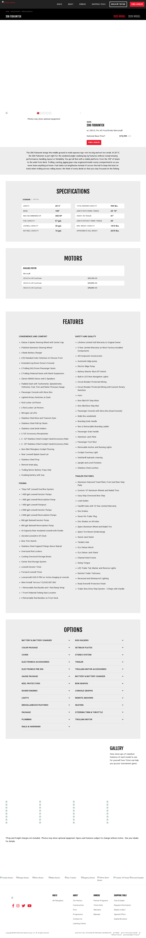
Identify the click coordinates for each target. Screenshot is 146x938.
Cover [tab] (25, 655)
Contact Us (77, 919)
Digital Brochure (120, 919)
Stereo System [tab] (83, 655)
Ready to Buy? (119, 910)
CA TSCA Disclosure (130, 933)
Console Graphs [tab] (84, 691)
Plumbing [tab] (27, 719)
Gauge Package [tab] (30, 676)
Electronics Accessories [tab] (35, 662)
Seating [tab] (79, 705)
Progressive (78, 914)
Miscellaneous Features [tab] (35, 705)
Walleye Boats (15, 11)
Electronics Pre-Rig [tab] (32, 669)
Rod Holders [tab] (81, 640)
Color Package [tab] (30, 647)
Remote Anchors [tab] (84, 698)
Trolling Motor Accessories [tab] (90, 669)
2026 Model (134, 16)
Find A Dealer (119, 900)
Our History (77, 900)
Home (7, 11)
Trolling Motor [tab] (83, 719)
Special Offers (120, 914)
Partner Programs (101, 900)
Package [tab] (26, 712)
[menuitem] (57, 898)
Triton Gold (98, 905)
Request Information (122, 905)
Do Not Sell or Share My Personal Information (94, 933)
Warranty (97, 910)
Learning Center (79, 923)
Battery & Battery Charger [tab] (37, 640)
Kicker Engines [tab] (30, 691)
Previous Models (27, 11)
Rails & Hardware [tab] (31, 726)
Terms (117, 933)
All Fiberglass (57, 900)
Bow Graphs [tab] (81, 683)
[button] (38, 113)
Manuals (97, 914)
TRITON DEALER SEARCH (73, 866)
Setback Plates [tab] (83, 647)
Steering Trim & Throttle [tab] (89, 712)
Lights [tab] (25, 698)
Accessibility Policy (132, 935)
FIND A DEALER (137, 4)
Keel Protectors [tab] (31, 683)
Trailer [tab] (79, 662)
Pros (75, 910)
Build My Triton (118, 4)
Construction (78, 905)
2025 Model (119, 16)
